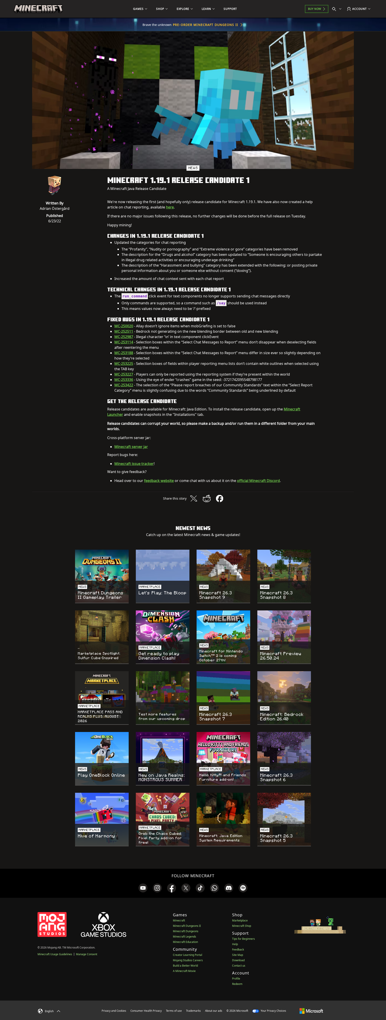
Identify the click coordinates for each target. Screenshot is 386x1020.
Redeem (237, 984)
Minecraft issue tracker (134, 463)
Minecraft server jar (131, 446)
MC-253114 (123, 342)
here (170, 207)
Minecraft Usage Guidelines (55, 954)
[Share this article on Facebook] (219, 498)
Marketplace (240, 920)
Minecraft (179, 920)
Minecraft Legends (184, 936)
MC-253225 (123, 363)
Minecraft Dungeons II (187, 926)
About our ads (213, 1010)
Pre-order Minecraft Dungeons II (205, 25)
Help (235, 944)
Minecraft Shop (241, 926)
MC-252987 (123, 336)
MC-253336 (123, 379)
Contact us (238, 965)
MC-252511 (123, 331)
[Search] (338, 9)
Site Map (237, 955)
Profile (236, 978)
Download (238, 960)
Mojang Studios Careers (188, 960)
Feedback (238, 949)
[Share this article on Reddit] (207, 498)
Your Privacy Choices (273, 1010)
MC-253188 (123, 352)
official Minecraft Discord (258, 480)
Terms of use (174, 1010)
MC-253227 (123, 374)
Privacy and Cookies (114, 1010)
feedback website (159, 480)
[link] (142, 887)
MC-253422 (123, 385)
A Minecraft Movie (184, 971)
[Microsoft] (311, 1011)
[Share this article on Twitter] (193, 498)
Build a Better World (185, 965)
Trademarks (193, 1010)
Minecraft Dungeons (185, 931)
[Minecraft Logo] (38, 9)
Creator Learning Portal (187, 955)
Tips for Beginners (243, 939)
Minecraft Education (185, 942)
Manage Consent (86, 954)
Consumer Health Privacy (146, 1010)
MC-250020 (123, 326)
